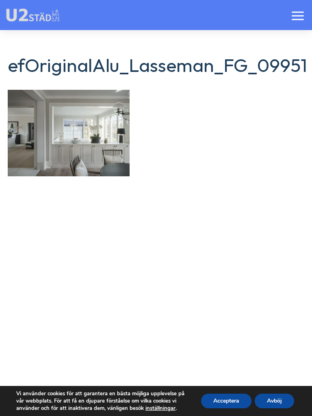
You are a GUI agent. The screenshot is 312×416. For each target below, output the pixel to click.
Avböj (274, 401)
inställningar (160, 408)
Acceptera (226, 401)
